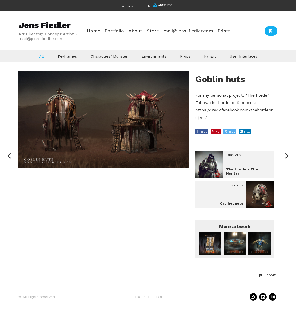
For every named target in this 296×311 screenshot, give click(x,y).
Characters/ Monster (109, 56)
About (135, 31)
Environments (154, 56)
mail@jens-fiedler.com (188, 31)
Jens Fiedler (44, 25)
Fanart (210, 56)
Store (153, 31)
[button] (267, 275)
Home (93, 31)
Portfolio (114, 31)
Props (185, 56)
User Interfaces (243, 56)
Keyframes (67, 56)
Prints (224, 31)
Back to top (149, 296)
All (41, 56)
